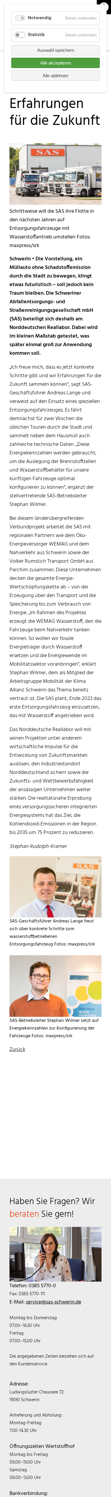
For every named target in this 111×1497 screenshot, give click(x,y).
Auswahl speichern (55, 50)
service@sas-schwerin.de (53, 1302)
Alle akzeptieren (55, 62)
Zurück (17, 1049)
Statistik (36, 35)
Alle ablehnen (55, 75)
